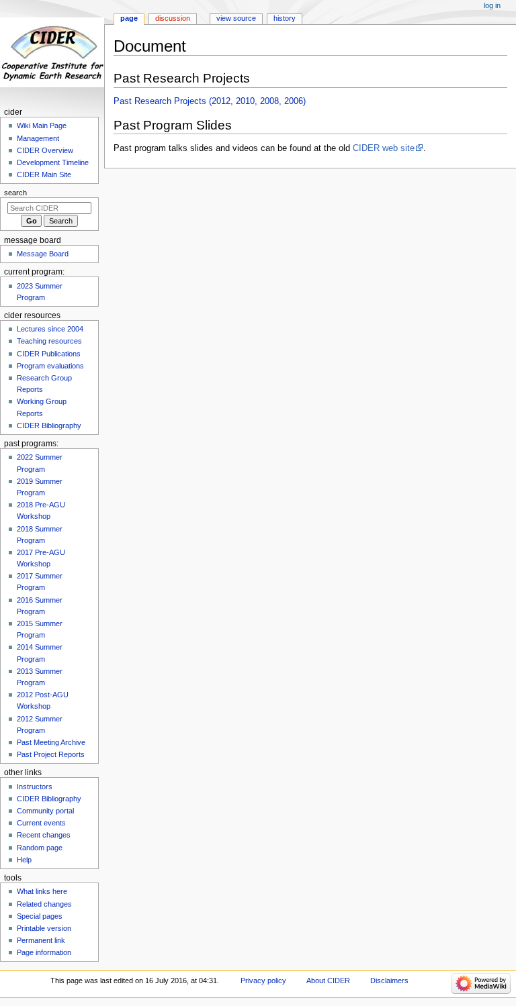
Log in (492, 5)
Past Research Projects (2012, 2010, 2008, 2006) (210, 101)
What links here (42, 891)
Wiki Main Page (42, 125)
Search (15, 193)
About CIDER (328, 980)
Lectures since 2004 (50, 329)
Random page (39, 848)
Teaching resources (49, 341)
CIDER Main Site (44, 174)
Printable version (44, 928)
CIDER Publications (49, 354)
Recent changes (44, 835)
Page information (44, 952)
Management (38, 138)
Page (129, 18)
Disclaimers (389, 980)
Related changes (44, 904)
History (284, 18)
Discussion (172, 18)
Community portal (45, 811)
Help (24, 860)
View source (236, 18)
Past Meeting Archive (51, 742)
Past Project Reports (51, 754)
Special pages (39, 916)
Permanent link (41, 940)
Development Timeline (53, 162)
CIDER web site (384, 148)
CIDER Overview (45, 150)
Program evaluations (50, 366)
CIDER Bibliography (49, 425)
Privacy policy (263, 980)
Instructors (34, 787)
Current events (41, 823)
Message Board (43, 254)
